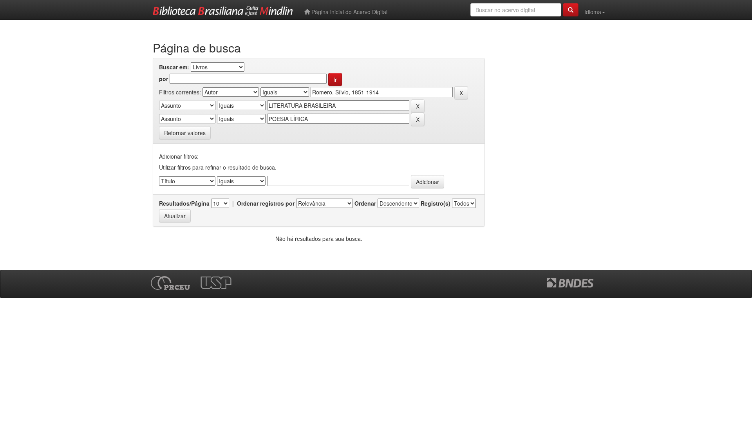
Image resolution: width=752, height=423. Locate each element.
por (163, 79)
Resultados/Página (184, 203)
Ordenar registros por (266, 203)
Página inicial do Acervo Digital (348, 12)
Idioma (592, 12)
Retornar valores (185, 133)
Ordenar (365, 203)
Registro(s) (435, 203)
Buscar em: (174, 67)
